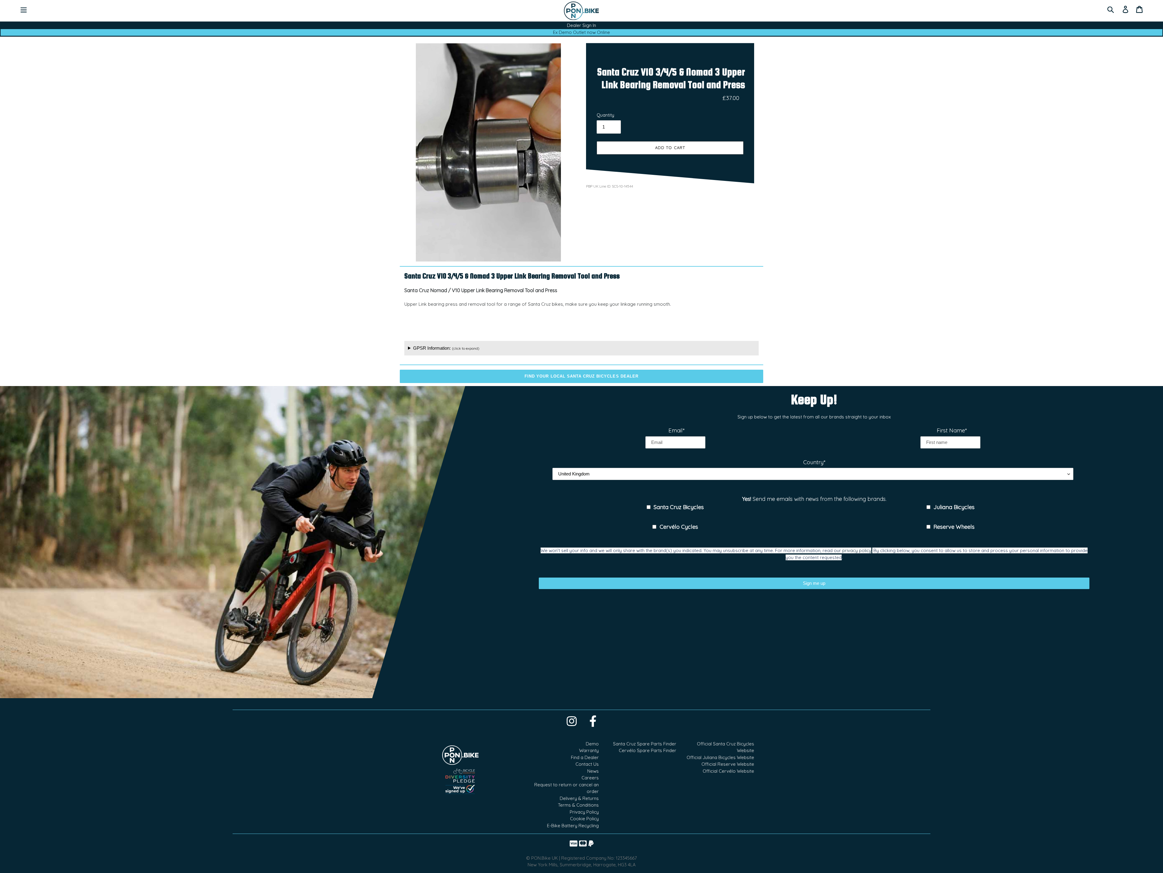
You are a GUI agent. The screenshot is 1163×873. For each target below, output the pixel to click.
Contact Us (587, 764)
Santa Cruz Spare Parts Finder (644, 744)
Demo (592, 744)
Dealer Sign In (581, 25)
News (593, 771)
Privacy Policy (584, 812)
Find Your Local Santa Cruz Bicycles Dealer (581, 376)
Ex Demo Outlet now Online (581, 32)
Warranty (589, 750)
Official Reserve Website (727, 764)
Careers (590, 778)
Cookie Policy (584, 818)
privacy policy (856, 550)
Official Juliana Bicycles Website (720, 757)
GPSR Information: (446, 348)
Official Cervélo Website (728, 771)
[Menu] (24, 9)
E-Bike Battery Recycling (573, 825)
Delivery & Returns (579, 798)
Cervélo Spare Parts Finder (647, 750)
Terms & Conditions (578, 805)
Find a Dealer (585, 757)
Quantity (605, 115)
